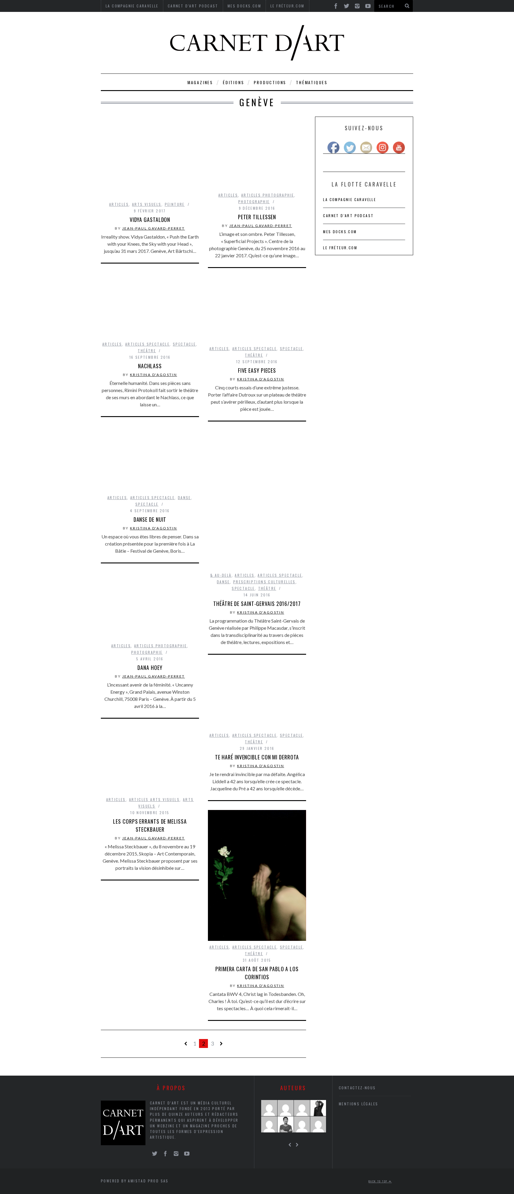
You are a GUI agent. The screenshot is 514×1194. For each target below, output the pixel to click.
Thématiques (311, 82)
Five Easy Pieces (257, 370)
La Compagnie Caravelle (349, 199)
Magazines (200, 82)
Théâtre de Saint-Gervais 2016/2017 (257, 603)
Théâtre (147, 350)
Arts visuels (147, 204)
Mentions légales (358, 1103)
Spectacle (184, 344)
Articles (119, 204)
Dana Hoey (149, 667)
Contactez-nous (357, 1087)
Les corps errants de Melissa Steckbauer (150, 825)
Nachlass (150, 366)
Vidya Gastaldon (150, 219)
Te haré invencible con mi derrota (257, 757)
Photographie (254, 201)
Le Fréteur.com (340, 247)
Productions (270, 82)
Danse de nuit (150, 519)
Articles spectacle (147, 344)
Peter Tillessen (257, 217)
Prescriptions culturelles (264, 581)
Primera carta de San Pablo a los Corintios (257, 973)
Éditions (233, 82)
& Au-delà (221, 575)
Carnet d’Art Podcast (348, 215)
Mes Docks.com (340, 231)
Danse (184, 497)
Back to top (379, 1181)
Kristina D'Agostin (153, 374)
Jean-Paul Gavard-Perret (153, 228)
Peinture (175, 204)
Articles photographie (267, 195)
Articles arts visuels (154, 799)
